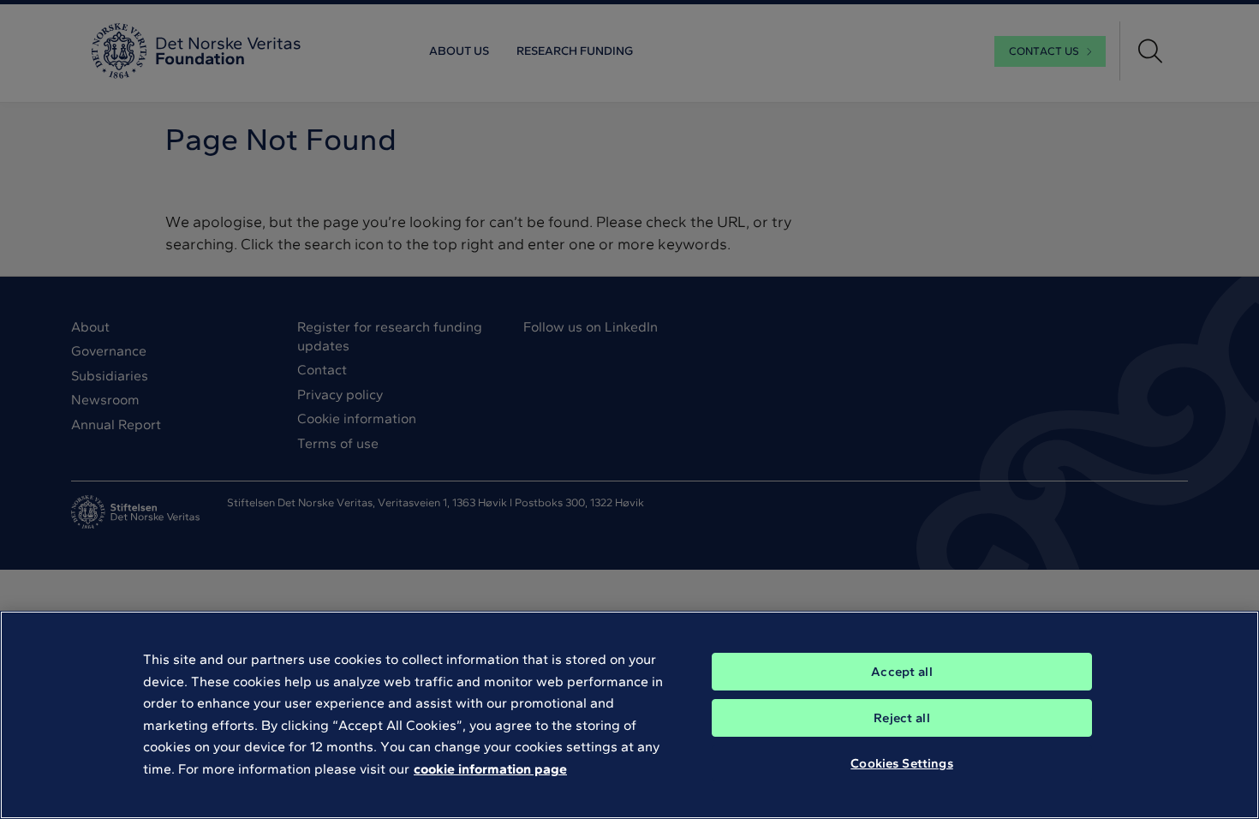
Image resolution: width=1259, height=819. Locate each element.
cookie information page (490, 769)
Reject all (902, 718)
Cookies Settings (901, 763)
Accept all (902, 671)
